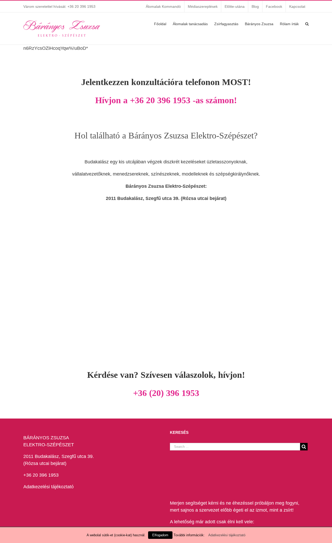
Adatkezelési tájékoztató (48, 486)
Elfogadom (160, 535)
